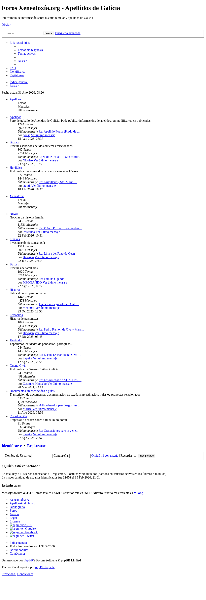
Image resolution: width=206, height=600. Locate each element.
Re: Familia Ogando (51, 279)
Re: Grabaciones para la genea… (59, 430)
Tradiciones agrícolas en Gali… (59, 304)
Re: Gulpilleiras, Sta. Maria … (58, 182)
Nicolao (28, 160)
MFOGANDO (32, 282)
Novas (14, 213)
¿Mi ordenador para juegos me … (60, 405)
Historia (15, 289)
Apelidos (15, 99)
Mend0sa (28, 307)
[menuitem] (30, 50)
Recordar (127, 455)
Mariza (27, 409)
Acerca (14, 514)
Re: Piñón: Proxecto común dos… (60, 228)
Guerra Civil (18, 365)
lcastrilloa (29, 232)
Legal (13, 517)
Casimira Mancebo (35, 383)
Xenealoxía (17, 196)
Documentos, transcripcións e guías (32, 391)
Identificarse (12, 446)
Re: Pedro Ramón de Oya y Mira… (61, 329)
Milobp (138, 493)
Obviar (6, 24)
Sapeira (27, 358)
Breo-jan (28, 257)
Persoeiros (16, 315)
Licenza (15, 521)
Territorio (16, 340)
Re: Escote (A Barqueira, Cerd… (60, 354)
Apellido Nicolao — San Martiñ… (60, 156)
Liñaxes (15, 239)
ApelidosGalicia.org (22, 503)
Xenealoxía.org (19, 499)
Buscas (14, 142)
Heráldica (16, 167)
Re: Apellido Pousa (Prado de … (59, 131)
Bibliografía (17, 507)
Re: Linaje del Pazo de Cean (57, 253)
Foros (13, 510)
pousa (26, 135)
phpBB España (45, 567)
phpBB (28, 560)
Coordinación (18, 416)
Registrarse (36, 446)
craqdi (27, 185)
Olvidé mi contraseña (104, 455)
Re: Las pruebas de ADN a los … (60, 380)
